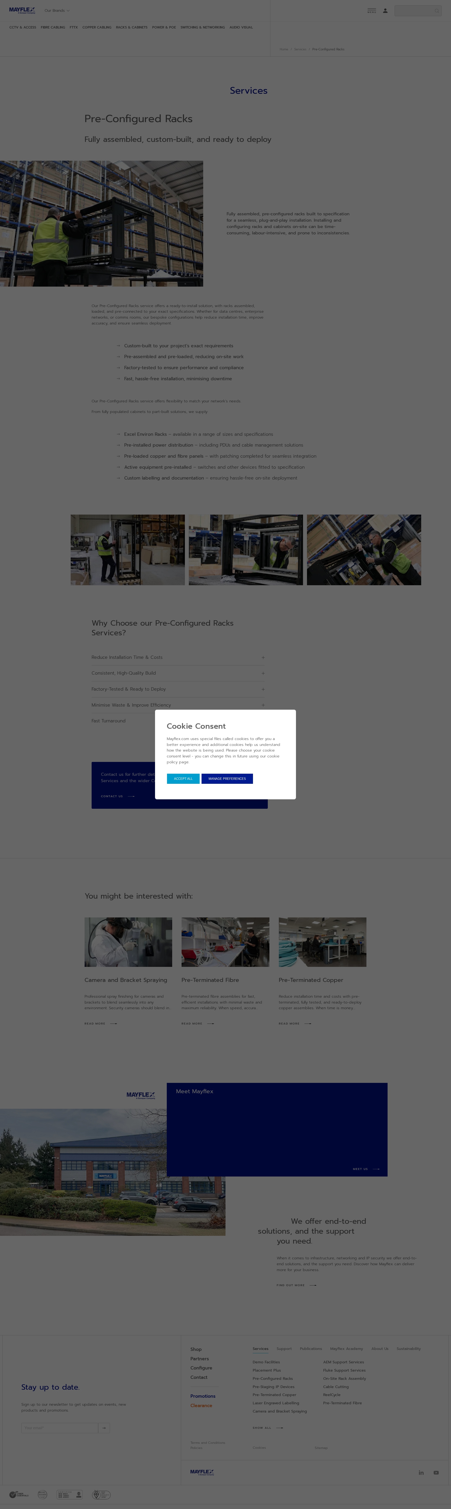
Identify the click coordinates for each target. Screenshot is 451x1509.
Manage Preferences (227, 779)
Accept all (183, 779)
